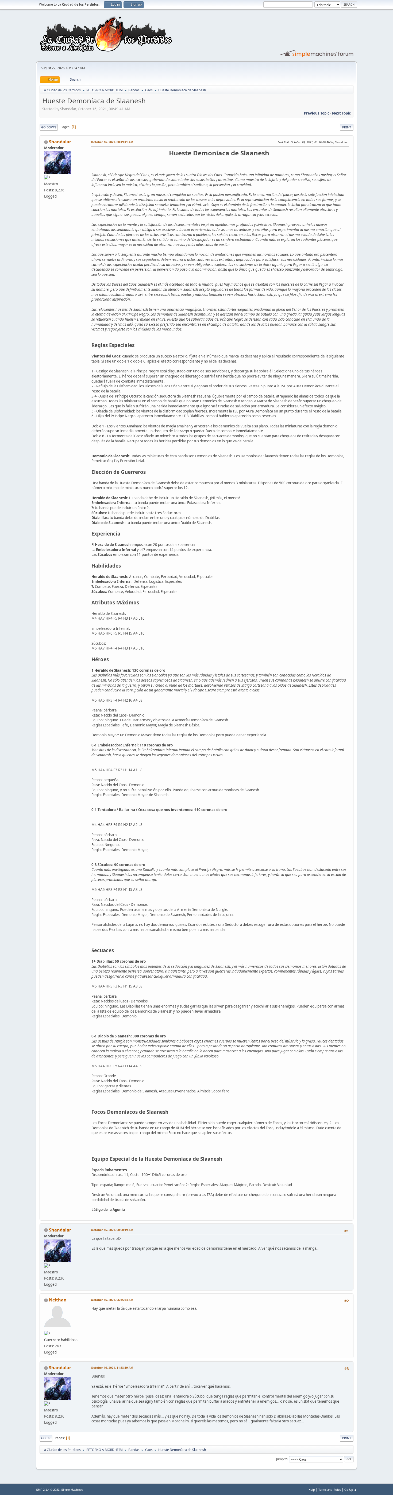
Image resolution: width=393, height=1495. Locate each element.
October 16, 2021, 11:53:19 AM (112, 1368)
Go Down (48, 127)
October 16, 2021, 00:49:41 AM (112, 142)
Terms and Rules (329, 1490)
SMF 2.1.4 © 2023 (48, 1489)
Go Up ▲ (350, 1490)
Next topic (341, 113)
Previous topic (316, 113)
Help (312, 1490)
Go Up (46, 1438)
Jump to (281, 1459)
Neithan (58, 1300)
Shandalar (60, 142)
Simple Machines (72, 1489)
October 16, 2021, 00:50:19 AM (112, 1230)
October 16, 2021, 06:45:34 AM (112, 1300)
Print (346, 127)
